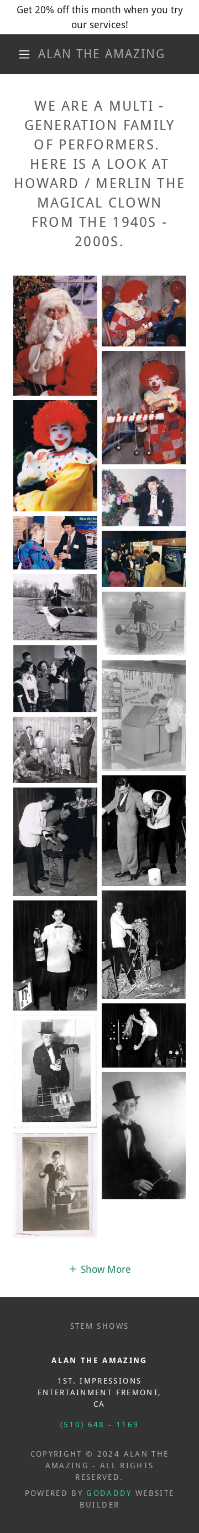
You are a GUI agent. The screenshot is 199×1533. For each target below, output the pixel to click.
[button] (24, 54)
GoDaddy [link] (109, 1493)
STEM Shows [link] (99, 1326)
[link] (102, 54)
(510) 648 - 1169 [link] (99, 1424)
